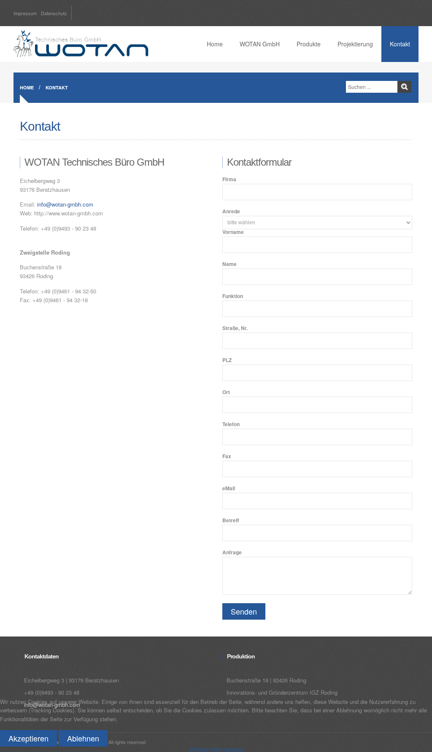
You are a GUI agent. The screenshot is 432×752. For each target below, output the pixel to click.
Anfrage (232, 552)
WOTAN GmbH (260, 44)
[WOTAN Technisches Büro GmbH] (81, 42)
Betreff (230, 520)
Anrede (231, 211)
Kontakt (400, 44)
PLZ (227, 360)
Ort (226, 392)
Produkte (309, 44)
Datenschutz (54, 13)
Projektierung (355, 44)
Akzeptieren (28, 738)
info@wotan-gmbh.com (65, 204)
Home (215, 44)
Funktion (232, 295)
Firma (229, 179)
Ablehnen (83, 738)
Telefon (231, 424)
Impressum (25, 13)
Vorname (233, 231)
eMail (228, 488)
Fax (226, 456)
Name (229, 263)
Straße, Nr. (235, 327)
